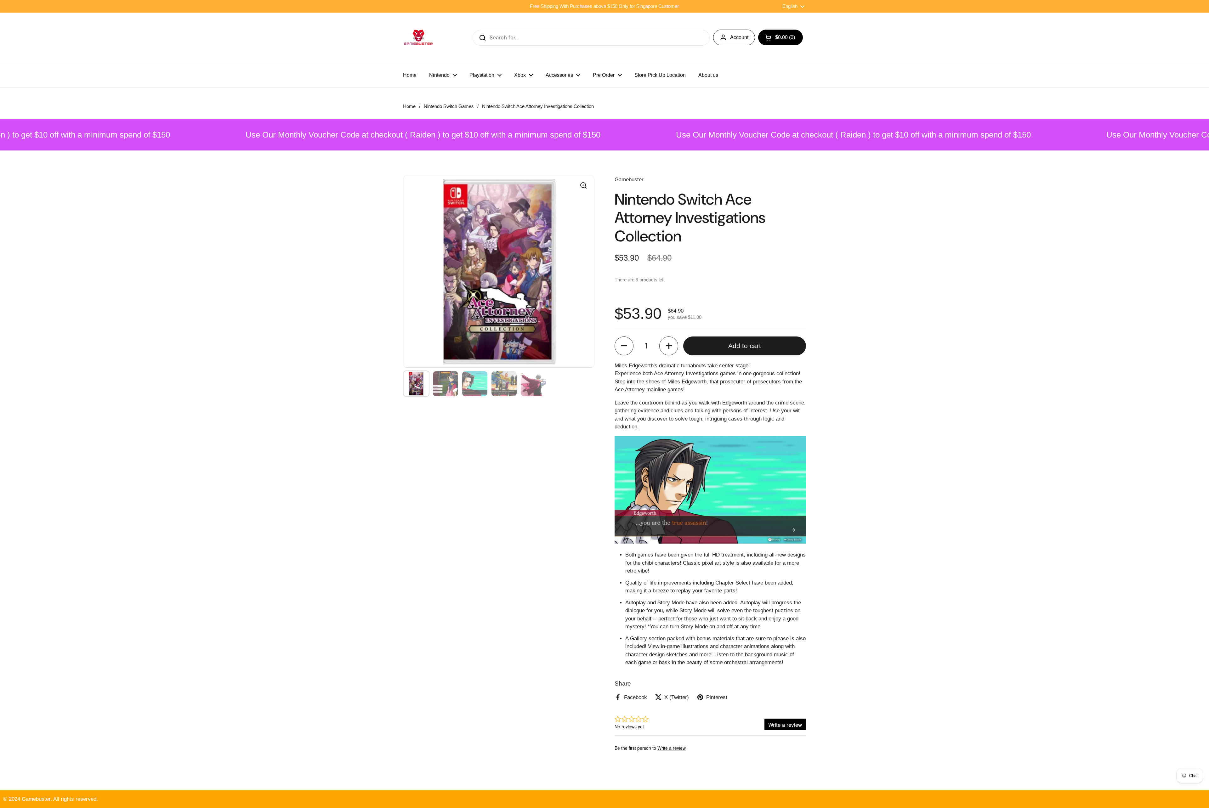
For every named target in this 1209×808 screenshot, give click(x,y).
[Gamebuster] (418, 38)
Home (409, 106)
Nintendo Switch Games (449, 106)
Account (739, 37)
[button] (624, 345)
